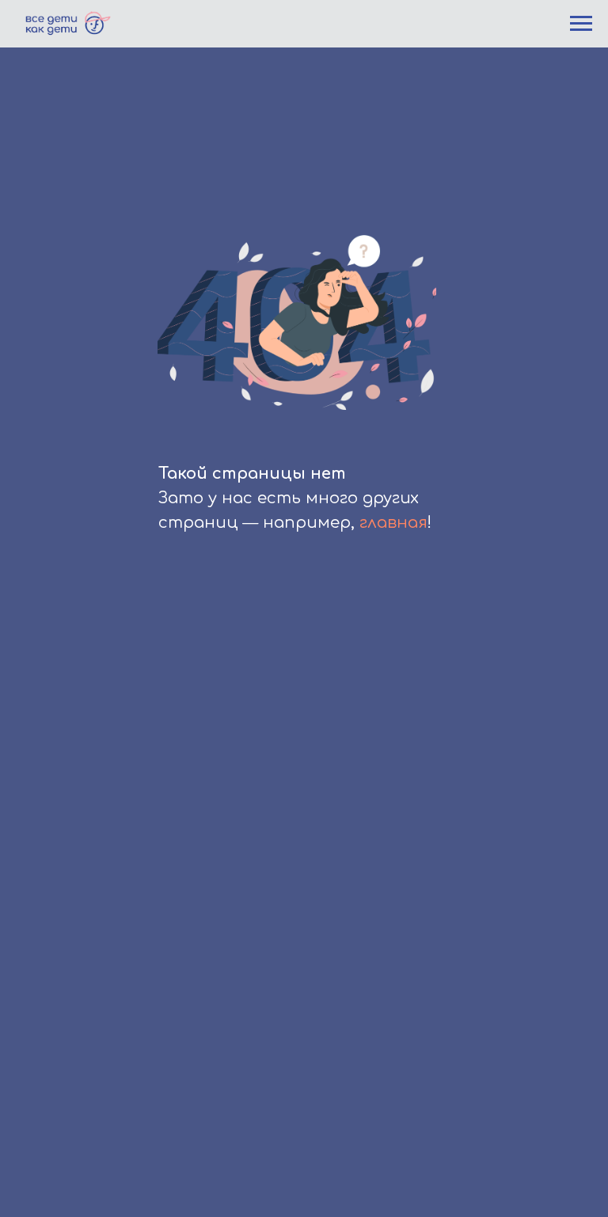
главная (393, 523)
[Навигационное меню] (581, 24)
